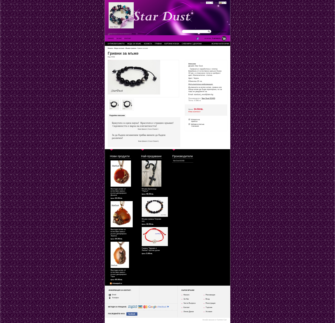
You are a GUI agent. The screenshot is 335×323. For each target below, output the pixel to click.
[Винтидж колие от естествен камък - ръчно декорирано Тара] (120, 255)
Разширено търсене (219, 31)
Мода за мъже (119, 48)
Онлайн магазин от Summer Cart (214, 320)
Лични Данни (188, 312)
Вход (133, 33)
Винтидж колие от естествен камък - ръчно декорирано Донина (119, 192)
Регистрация (142, 33)
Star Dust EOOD (179, 161)
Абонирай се (117, 283)
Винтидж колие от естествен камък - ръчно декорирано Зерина (119, 232)
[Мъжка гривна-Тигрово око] (155, 207)
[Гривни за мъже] (114, 105)
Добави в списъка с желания (197, 125)
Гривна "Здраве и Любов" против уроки (151, 249)
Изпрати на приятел (195, 120)
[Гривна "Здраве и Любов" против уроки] (155, 236)
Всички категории (220, 44)
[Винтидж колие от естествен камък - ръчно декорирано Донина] (121, 173)
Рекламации (210, 295)
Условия (209, 312)
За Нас (119, 38)
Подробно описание (117, 115)
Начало (111, 38)
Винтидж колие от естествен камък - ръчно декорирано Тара (119, 273)
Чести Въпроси (189, 303)
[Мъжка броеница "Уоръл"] (151, 173)
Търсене (209, 307)
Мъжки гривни (130, 48)
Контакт (127, 38)
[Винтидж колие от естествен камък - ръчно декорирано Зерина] (122, 214)
